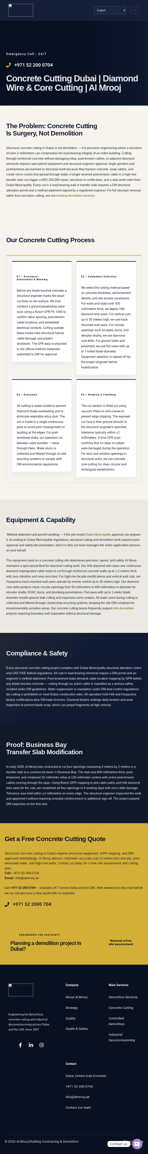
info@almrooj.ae (27, 878)
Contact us (66, 863)
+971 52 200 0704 (79, 1086)
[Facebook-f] (20, 1045)
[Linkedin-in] (31, 1045)
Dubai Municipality (98, 534)
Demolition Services (123, 997)
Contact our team (78, 1107)
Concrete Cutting (121, 1008)
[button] (135, 10)
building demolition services (75, 195)
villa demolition (123, 608)
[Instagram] (41, 1045)
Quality (71, 1018)
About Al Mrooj (76, 997)
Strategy (72, 1008)
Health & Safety (77, 1029)
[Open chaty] (137, 1144)
